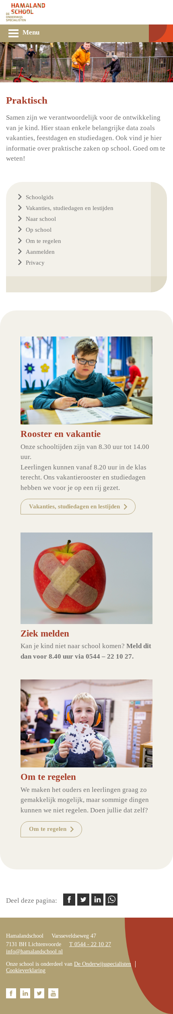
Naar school (41, 219)
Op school (38, 229)
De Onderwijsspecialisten (102, 964)
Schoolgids (40, 197)
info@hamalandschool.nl (34, 952)
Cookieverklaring (25, 970)
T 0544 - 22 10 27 (90, 944)
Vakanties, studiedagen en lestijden (69, 208)
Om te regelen (43, 241)
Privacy (35, 262)
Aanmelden (40, 252)
